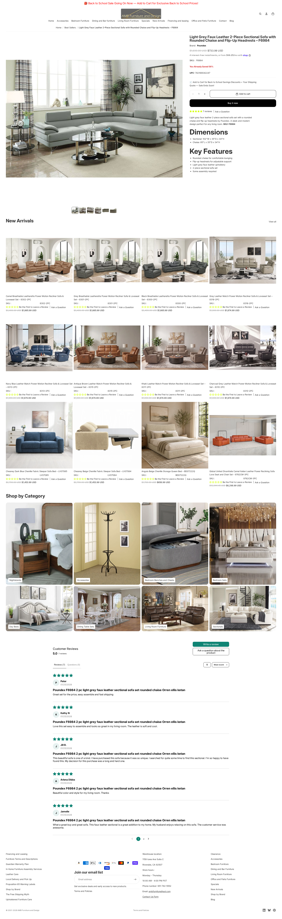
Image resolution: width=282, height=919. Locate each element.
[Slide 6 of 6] (113, 210)
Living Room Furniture (221, 874)
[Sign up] (135, 879)
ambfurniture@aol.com (160, 891)
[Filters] (207, 664)
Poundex (201, 45)
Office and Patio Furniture (223, 879)
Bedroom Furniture (220, 864)
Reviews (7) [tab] (59, 664)
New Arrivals (217, 889)
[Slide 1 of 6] (75, 210)
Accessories (216, 859)
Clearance (215, 854)
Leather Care (12, 874)
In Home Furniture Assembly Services (24, 869)
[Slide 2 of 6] (82, 210)
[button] (196, 111)
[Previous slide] (10, 260)
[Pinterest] (274, 910)
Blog (213, 899)
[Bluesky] (269, 910)
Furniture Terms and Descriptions (22, 859)
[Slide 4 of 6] (98, 210)
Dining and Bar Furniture (222, 869)
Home (58, 27)
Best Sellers (70, 27)
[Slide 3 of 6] (90, 210)
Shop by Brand (13, 889)
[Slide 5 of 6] (105, 210)
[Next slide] (68, 260)
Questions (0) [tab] (73, 664)
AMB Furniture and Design (28, 910)
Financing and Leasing (16, 854)
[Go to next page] (149, 839)
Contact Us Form (150, 896)
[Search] (260, 14)
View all (272, 221)
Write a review (211, 644)
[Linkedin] (264, 910)
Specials (215, 884)
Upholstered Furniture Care (19, 899)
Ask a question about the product (211, 651)
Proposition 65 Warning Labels (20, 884)
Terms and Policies (83, 891)
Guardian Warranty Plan (17, 864)
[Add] (68, 288)
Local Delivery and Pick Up (19, 879)
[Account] (266, 14)
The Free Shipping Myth (17, 894)
